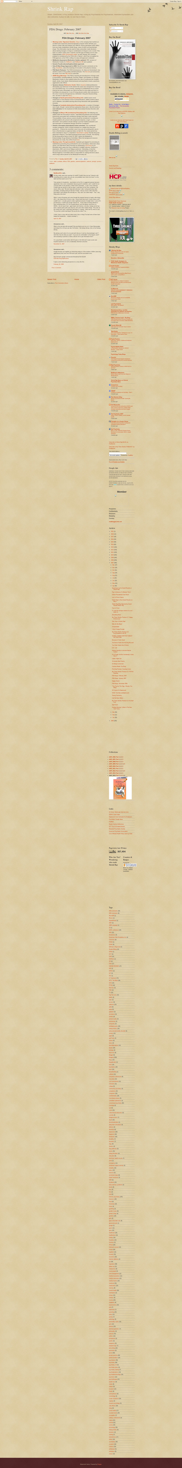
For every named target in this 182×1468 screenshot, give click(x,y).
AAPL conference (114, 930)
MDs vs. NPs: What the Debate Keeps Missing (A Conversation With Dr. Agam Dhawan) (121, 432)
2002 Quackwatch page (69, 54)
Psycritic (113, 357)
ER (110, 961)
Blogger (99, 1464)
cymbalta (59, 161)
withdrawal (112, 1449)
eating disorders (113, 1153)
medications (112, 1285)
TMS (110, 990)
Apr (113, 585)
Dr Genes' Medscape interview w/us (119, 812)
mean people (112, 1271)
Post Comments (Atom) (61, 283)
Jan (73, 33)
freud (110, 1201)
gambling (111, 1208)
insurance (111, 1256)
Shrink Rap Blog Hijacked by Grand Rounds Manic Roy (121, 604)
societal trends (113, 1413)
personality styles (114, 1321)
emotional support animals (116, 1165)
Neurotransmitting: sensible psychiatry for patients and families (121, 310)
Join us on (112, 157)
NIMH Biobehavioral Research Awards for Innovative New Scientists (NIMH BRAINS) (122, 319)
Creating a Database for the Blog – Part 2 (121, 392)
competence (112, 1091)
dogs (110, 1144)
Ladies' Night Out (116, 658)
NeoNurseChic (58, 173)
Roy (110, 192)
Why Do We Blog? (117, 624)
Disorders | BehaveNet (117, 258)
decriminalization (113, 1122)
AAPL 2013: (112, 773)
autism (111, 1040)
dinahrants (112, 1136)
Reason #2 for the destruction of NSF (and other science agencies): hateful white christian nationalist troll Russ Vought (122, 408)
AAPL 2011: (112, 768)
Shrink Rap (60, 8)
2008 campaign (113, 925)
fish (110, 1192)
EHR (110, 956)
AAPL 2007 (112, 759)
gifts (110, 1218)
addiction (111, 1004)
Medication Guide (70, 85)
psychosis (112, 1377)
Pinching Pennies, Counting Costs (121, 669)
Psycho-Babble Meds (117, 346)
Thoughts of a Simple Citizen (119, 421)
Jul (113, 578)
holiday (111, 1237)
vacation (111, 1444)
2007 (112, 562)
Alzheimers (112, 935)
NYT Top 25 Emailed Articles (117, 826)
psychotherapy (113, 1379)
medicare (111, 1283)
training (111, 1434)
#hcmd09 (111, 915)
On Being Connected (117, 663)
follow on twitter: (116, 190)
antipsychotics (113, 1028)
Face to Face (115, 608)
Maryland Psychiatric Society (117, 829)
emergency (112, 1163)
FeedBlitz (130, 455)
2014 (112, 544)
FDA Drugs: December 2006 (119, 683)
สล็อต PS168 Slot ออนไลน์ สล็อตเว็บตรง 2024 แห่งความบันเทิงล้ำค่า (121, 274)
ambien (111, 1016)
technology (112, 1427)
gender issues (113, 1211)
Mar (67, 33)
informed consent (113, 1247)
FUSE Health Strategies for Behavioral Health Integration (119, 261)
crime (110, 1110)
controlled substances (115, 1100)
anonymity (112, 1023)
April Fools (115, 704)
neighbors (111, 1302)
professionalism (113, 1357)
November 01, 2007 (59, 244)
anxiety (111, 1033)
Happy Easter (116, 681)
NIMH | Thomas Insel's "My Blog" (121, 317)
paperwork (112, 1309)
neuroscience (112, 1305)
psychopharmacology (115, 1374)
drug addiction (113, 1148)
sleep (110, 1408)
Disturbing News (116, 614)
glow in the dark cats (114, 1220)
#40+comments (113, 913)
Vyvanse (83, 85)
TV (110, 992)
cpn (110, 1108)
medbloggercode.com (115, 521)
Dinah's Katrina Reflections (116, 824)
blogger (111, 1055)
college (111, 1086)
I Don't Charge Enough (118, 629)
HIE (110, 968)
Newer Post (51, 279)
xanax (110, 1453)
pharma (111, 1326)
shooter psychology (114, 1403)
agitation (111, 1011)
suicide (111, 1422)
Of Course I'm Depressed (119, 690)
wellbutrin (52, 163)
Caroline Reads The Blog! (119, 666)
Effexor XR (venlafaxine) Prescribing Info (73, 112)
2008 (112, 560)
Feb (70, 33)
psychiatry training (114, 1369)
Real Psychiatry (115, 365)
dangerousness (113, 1117)
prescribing (112, 1348)
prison (110, 1353)
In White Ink (114, 288)
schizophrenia (113, 1393)
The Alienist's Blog (116, 397)
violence (111, 1446)
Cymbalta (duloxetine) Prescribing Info (72, 105)
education (111, 1156)
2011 (112, 552)
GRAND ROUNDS (114, 966)
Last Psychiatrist (116, 304)
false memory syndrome (115, 1184)
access (111, 1002)
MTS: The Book (113, 980)
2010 (112, 555)
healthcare (112, 1232)
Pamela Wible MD (116, 325)
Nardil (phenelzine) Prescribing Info (71, 98)
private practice (113, 1355)
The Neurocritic (115, 404)
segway (111, 1401)
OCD (110, 983)
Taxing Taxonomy (117, 695)
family (110, 1187)
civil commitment (113, 1081)
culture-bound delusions (115, 1112)
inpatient (111, 1252)
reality (110, 1384)
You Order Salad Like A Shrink (120, 645)
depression (112, 1132)
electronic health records (115, 1158)
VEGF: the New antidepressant (120, 693)
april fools (111, 1038)
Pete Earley (114, 331)
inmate (111, 1249)
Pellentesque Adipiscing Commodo (120, 313)
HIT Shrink (114, 279)
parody (111, 1317)
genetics (73, 161)
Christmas (112, 939)
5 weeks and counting (116, 386)
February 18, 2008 (59, 264)
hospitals (111, 1240)
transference (112, 1437)
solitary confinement (114, 1417)
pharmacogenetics (81, 161)
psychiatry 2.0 (113, 1365)
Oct (85, 33)
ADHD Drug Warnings (59, 75)
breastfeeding (112, 1071)
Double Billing (112, 949)
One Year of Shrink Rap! (118, 621)
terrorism (111, 1432)
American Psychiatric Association (118, 831)
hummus (111, 1242)
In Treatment (112, 978)
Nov (83, 33)
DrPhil (110, 951)
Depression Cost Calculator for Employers (120, 817)
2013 (112, 547)
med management (114, 1273)
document (89, 145)
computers (112, 1093)
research (111, 1389)
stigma (111, 1420)
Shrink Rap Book (113, 166)
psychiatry (112, 1362)
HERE (115, 484)
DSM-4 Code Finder (114, 814)
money (111, 1295)
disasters (111, 1141)
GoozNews (59, 68)
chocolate (111, 1079)
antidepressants (113, 1026)
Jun (113, 580)
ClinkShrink (112, 194)
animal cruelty (113, 1019)
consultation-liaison (114, 1098)
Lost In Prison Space (118, 597)
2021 (112, 531)
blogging (111, 1057)
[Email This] (79, 159)
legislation (112, 1264)
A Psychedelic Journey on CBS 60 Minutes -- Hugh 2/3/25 (120, 348)
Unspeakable (115, 626)
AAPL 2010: (112, 766)
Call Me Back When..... (118, 698)
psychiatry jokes (113, 1367)
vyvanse (99, 161)
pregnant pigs (112, 1345)
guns (110, 1230)
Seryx (78, 42)
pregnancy (112, 1343)
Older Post (101, 279)
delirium (111, 1127)
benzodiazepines (113, 1045)
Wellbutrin (69, 62)
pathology (111, 1319)
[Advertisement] (76, 275)
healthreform (112, 1235)
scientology (112, 1396)
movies (111, 1300)
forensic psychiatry (114, 1196)
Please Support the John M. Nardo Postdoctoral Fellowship (120, 252)
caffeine (111, 1074)
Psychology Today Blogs (118, 354)
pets (110, 1324)
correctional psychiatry (115, 1103)
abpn (110, 999)
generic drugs (112, 1213)
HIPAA (111, 971)
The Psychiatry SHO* (117, 414)
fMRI (110, 1180)
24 (109, 927)
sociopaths (112, 1415)
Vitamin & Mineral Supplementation (120, 267)
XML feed (68, 73)
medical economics (114, 1276)
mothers (111, 1297)
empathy (111, 1168)
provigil (94, 161)
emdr (110, 1160)
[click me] (110, 90)
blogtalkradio (112, 1062)
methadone (112, 1292)
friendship (111, 1204)
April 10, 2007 (57, 218)
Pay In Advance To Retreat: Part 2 (121, 592)
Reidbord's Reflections (117, 372)
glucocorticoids (113, 1223)
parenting (111, 1312)
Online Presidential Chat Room (120, 594)
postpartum (112, 1338)
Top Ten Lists (112, 995)
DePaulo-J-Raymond (114, 947)
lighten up (111, 1266)
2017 (112, 536)
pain (110, 1307)
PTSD (110, 985)
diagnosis (111, 1134)
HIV (110, 975)
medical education (114, 1278)
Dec (80, 33)
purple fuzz (112, 1381)
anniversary (112, 1021)
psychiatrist (112, 1360)
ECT (110, 954)
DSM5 (110, 944)
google (111, 1225)
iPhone (111, 1244)
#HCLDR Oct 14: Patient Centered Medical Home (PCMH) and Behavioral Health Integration (121, 282)
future (110, 1206)
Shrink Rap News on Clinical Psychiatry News (119, 381)
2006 (112, 720)
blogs (110, 1059)
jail (110, 1261)
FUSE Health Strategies (116, 203)
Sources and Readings (115, 168)
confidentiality (113, 1095)
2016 (112, 539)
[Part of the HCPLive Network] (118, 180)
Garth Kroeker (115, 266)
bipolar (111, 1047)
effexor (65, 161)
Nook (126, 96)
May (113, 583)
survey (111, 1425)
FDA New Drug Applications (61, 258)
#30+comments (113, 911)
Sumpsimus (114, 385)
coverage (111, 1105)
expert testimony (113, 1177)
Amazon (129, 94)
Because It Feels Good (118, 640)
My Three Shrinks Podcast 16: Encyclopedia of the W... (120, 632)
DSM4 (110, 942)
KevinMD (113, 296)
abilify (110, 997)
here (69, 95)
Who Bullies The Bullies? (117, 305)
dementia (111, 1129)
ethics (110, 1170)
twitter (110, 1439)
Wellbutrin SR (79, 62)
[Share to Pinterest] (87, 159)
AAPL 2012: (112, 771)
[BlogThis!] (81, 159)
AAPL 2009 (112, 764)
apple (110, 1035)
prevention (112, 1350)
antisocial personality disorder (117, 1031)
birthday (111, 1050)
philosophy (112, 1331)
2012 (112, 549)
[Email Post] (76, 159)
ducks (110, 1151)
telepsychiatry (113, 1429)
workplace (112, 1451)
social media (112, 1410)
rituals (110, 1391)
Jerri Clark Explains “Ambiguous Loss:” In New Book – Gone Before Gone (121, 333)
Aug (113, 575)
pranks (111, 1341)
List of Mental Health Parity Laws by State (120, 833)
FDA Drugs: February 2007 (119, 675)
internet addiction (113, 1259)
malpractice (112, 1268)
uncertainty (112, 1441)
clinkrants (111, 1083)
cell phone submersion (115, 1076)
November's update (82, 132)
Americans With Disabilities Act (117, 937)
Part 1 (118, 757)
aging (110, 1009)
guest (110, 1228)
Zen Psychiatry (115, 429)
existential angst (113, 1175)
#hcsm (111, 918)
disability (111, 1139)
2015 (112, 542)
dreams (111, 1146)
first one (87, 71)
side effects (112, 1405)
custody (111, 1115)
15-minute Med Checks (118, 661)
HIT (110, 973)
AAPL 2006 (112, 757)
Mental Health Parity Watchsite (117, 201)
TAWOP (113, 391)
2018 (112, 534)
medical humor (113, 1280)
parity (110, 1314)
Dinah (110, 190)
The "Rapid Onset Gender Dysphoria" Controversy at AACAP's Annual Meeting (121, 359)
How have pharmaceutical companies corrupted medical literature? (120, 423)
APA (110, 932)
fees (110, 1189)
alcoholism (112, 1014)
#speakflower (112, 920)
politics (111, 1336)
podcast (89, 161)
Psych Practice (115, 339)
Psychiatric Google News (116, 819)
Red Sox (111, 987)
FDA (68, 161)
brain (110, 1069)
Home (76, 279)
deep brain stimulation (115, 1124)
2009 (112, 557)
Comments (114, 31)
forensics (111, 1199)
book (110, 1064)
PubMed (111, 821)
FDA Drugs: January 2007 (119, 678)
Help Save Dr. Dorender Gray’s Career (121, 326)
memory (111, 1288)
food (110, 1194)
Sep (88, 33)
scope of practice (113, 1398)
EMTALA (111, 959)
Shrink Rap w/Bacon (114, 197)
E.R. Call (114, 648)
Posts (113, 28)
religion (111, 1386)
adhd (55, 161)
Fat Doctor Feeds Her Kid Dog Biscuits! (123, 642)
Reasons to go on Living (118, 208)
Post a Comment (56, 267)
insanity (111, 1254)
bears (110, 1043)
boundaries (112, 1067)
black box (111, 1052)
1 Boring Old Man (116, 250)
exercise (111, 1172)
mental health (112, 1290)
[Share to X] (83, 159)
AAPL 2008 (112, 761)
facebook (111, 1182)
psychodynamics (113, 1372)
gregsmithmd (115, 272)
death (110, 1120)
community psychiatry (115, 1088)
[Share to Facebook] (85, 159)
